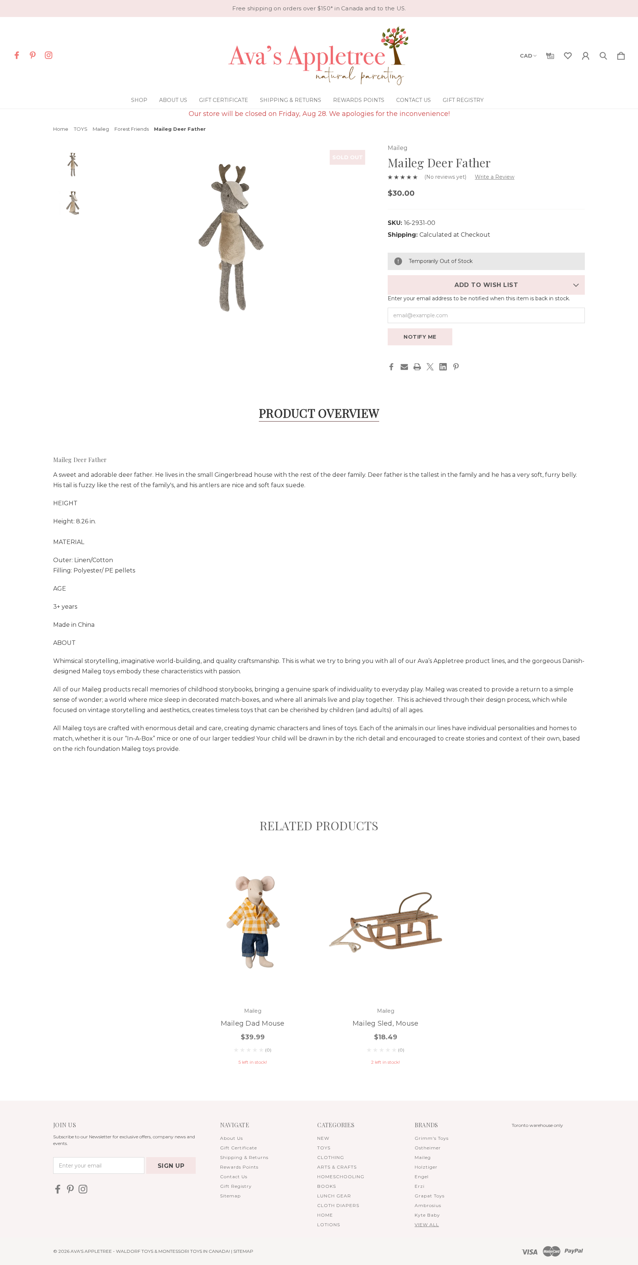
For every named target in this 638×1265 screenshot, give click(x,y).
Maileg (423, 1157)
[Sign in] (585, 54)
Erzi (420, 1186)
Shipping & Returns (290, 100)
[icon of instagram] (48, 55)
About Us (173, 100)
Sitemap (230, 1196)
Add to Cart (252, 977)
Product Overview (319, 413)
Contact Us (413, 100)
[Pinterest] (456, 367)
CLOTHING (330, 1157)
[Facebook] (391, 367)
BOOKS (326, 1186)
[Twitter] (430, 367)
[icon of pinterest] (33, 55)
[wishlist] (568, 54)
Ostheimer (428, 1148)
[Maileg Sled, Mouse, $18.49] (385, 922)
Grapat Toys (430, 1196)
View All (427, 1224)
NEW (323, 1138)
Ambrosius (428, 1205)
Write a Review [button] (494, 177)
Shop (139, 100)
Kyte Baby (427, 1215)
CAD (526, 55)
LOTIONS (328, 1224)
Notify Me (420, 337)
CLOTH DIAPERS (338, 1205)
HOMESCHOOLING (340, 1176)
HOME (325, 1215)
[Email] (404, 367)
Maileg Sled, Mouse (386, 1023)
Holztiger (426, 1167)
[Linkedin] (443, 367)
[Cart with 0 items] (621, 54)
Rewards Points (358, 100)
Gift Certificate (223, 100)
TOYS (323, 1148)
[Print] (417, 367)
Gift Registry (463, 100)
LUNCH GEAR (334, 1196)
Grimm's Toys (432, 1138)
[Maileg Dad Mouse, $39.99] (252, 922)
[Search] (603, 54)
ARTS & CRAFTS (337, 1167)
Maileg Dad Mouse (253, 1023)
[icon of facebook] (17, 55)
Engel (422, 1176)
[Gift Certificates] (550, 54)
